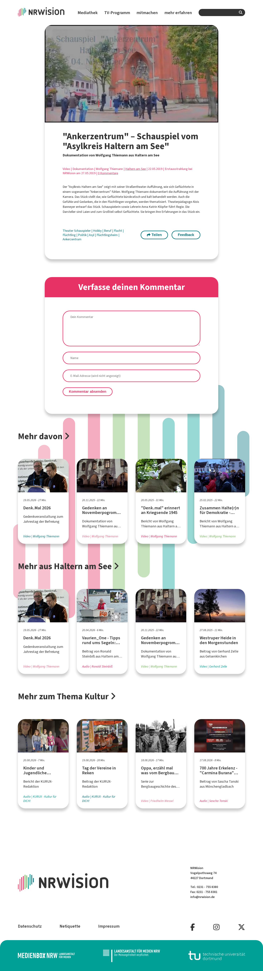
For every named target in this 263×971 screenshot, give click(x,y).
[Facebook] (192, 927)
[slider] (124, 119)
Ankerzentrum (72, 239)
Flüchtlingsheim (107, 235)
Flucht (118, 231)
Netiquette (70, 926)
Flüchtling (69, 235)
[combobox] (222, 12)
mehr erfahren (178, 13)
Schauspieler (82, 231)
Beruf (108, 231)
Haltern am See (135, 169)
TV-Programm (117, 13)
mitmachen (147, 13)
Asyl (92, 235)
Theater (68, 231)
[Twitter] (241, 927)
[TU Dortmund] (216, 955)
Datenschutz (30, 926)
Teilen (156, 235)
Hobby (97, 231)
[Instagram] (216, 927)
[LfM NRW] (131, 955)
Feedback (186, 235)
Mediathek (88, 13)
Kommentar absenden (87, 391)
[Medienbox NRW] (46, 955)
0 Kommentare (108, 173)
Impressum (109, 926)
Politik (82, 235)
